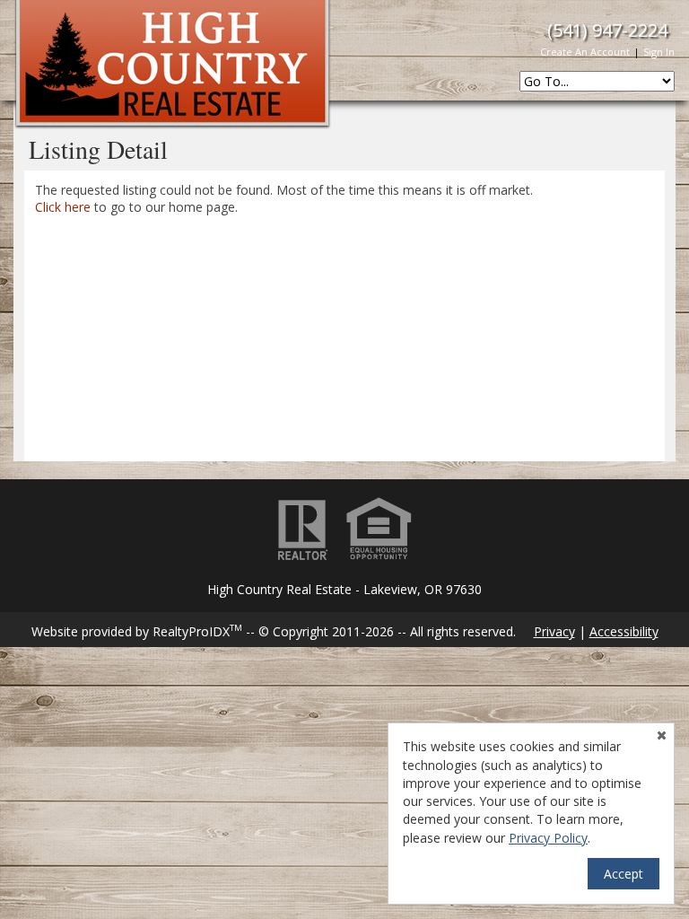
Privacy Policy (548, 837)
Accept (623, 873)
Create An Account (585, 51)
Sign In (659, 51)
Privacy (554, 631)
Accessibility (623, 631)
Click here (63, 206)
